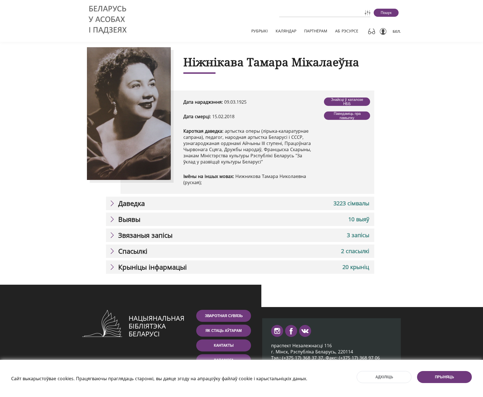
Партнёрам (315, 31)
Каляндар (286, 31)
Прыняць (444, 377)
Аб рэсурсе (346, 31)
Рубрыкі (259, 31)
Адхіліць (384, 377)
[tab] (240, 203)
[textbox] (308, 12)
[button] (240, 203)
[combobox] (308, 12)
